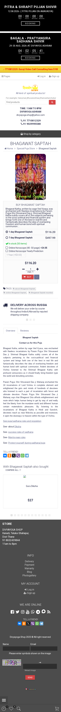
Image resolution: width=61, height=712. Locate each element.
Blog (29, 571)
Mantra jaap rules (16, 437)
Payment (29, 564)
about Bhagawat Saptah (25, 289)
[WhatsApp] (22, 455)
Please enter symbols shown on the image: (30, 653)
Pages (6, 76)
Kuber (53, 98)
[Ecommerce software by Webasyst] (31, 689)
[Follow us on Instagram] (22, 612)
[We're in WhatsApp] (32, 612)
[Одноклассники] (9, 455)
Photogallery (29, 575)
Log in (42, 76)
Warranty (29, 568)
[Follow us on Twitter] (17, 612)
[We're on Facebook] (12, 612)
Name (6, 644)
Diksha (18, 426)
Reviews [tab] (24, 330)
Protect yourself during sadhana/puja (26, 443)
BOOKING (30, 23)
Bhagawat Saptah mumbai (42, 293)
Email (33, 644)
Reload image (30, 670)
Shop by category (32, 134)
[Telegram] (27, 455)
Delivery (29, 561)
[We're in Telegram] (38, 612)
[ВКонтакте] (5, 455)
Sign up (55, 76)
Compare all (12, 470)
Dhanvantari (45, 98)
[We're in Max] (44, 611)
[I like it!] (36, 277)
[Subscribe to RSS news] (48, 612)
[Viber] (18, 455)
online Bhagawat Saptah (16, 293)
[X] (14, 455)
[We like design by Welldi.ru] (26, 689)
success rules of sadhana (20, 432)
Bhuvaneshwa (33, 98)
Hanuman (22, 98)
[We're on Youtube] (27, 612)
